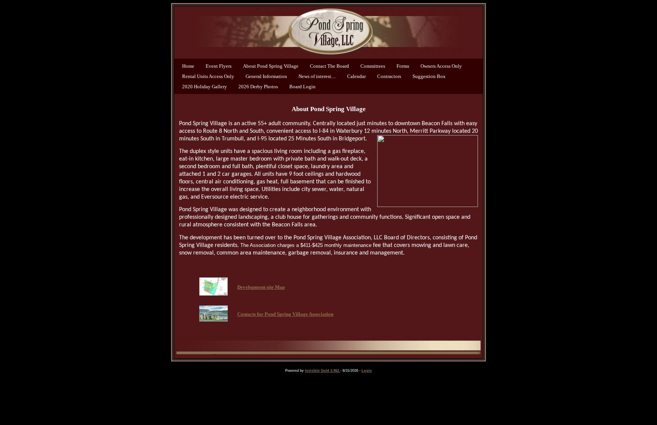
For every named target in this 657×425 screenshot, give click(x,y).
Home (188, 66)
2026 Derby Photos (258, 86)
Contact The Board (329, 66)
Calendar (356, 76)
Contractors (389, 76)
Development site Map (261, 287)
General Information (266, 76)
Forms (403, 66)
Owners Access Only (441, 66)
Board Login (302, 86)
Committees (372, 66)
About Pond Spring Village (270, 66)
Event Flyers (219, 66)
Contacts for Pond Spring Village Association (285, 314)
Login (367, 370)
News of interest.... (317, 76)
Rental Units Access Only (208, 76)
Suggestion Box (429, 76)
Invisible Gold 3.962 (322, 370)
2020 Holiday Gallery (204, 86)
